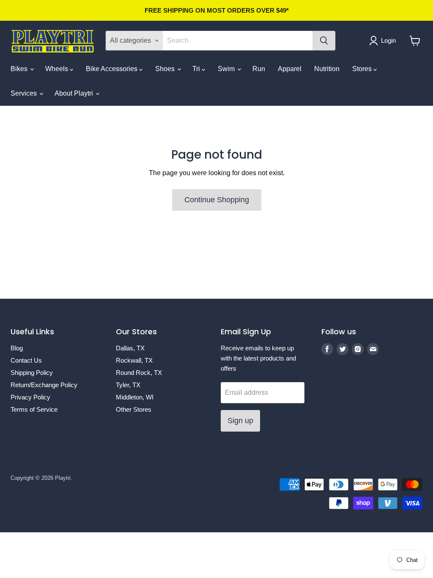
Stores (362, 68)
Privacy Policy (30, 397)
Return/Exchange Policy (44, 384)
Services (24, 93)
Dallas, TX (130, 348)
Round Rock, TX (139, 372)
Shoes (165, 68)
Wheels (57, 68)
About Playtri (75, 93)
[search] (237, 40)
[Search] (323, 40)
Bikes (20, 68)
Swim (227, 68)
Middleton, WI (134, 397)
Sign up (240, 420)
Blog (17, 348)
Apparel (289, 68)
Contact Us (26, 360)
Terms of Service (34, 409)
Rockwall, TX (134, 360)
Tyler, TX (128, 384)
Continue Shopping (216, 199)
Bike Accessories (112, 68)
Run (258, 68)
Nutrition (327, 68)
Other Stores (133, 409)
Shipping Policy (32, 372)
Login (388, 40)
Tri (197, 68)
